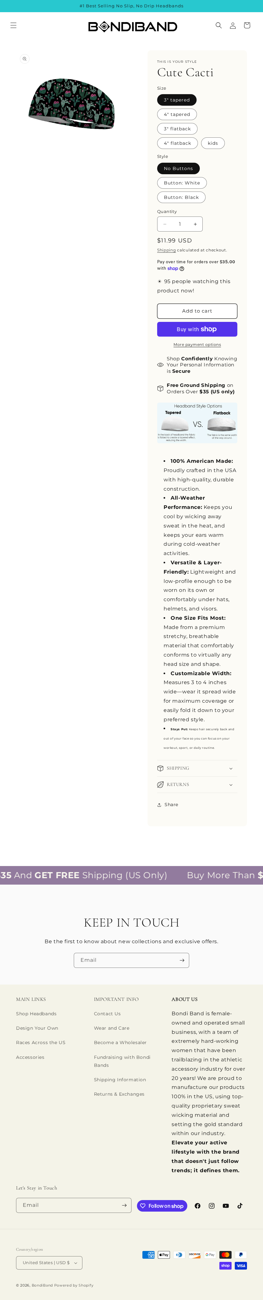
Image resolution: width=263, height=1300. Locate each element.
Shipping (166, 250)
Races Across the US (40, 1042)
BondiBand (42, 1285)
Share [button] (171, 804)
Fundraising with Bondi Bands (122, 1061)
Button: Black (181, 197)
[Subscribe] (182, 960)
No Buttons (178, 168)
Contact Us (107, 1014)
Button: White (182, 183)
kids (213, 143)
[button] (13, 25)
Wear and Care (112, 1028)
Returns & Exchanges (119, 1094)
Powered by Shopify (74, 1285)
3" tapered (177, 100)
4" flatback (177, 143)
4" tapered (177, 114)
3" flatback (177, 129)
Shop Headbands (36, 1014)
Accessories (30, 1057)
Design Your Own (37, 1028)
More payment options (197, 344)
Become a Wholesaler (120, 1042)
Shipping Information (120, 1080)
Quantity (167, 211)
